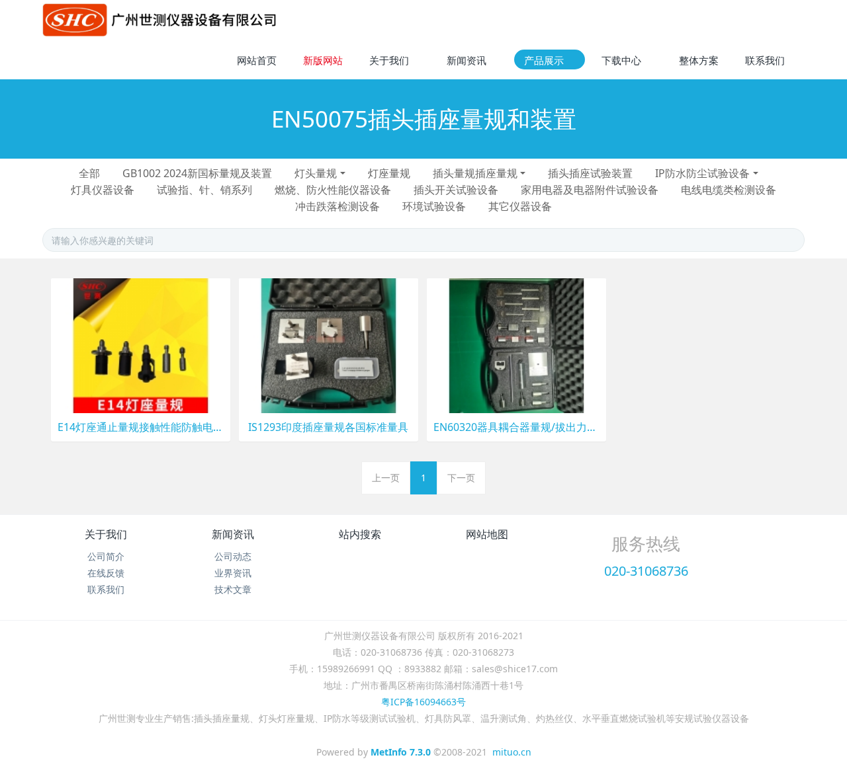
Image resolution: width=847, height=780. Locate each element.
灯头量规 (315, 173)
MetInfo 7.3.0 (401, 752)
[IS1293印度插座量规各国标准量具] (328, 344)
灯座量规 (389, 173)
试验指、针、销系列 (204, 189)
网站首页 (257, 60)
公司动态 (232, 556)
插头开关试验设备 (456, 189)
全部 (89, 173)
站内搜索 (360, 534)
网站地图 (487, 534)
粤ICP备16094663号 (423, 701)
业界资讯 (232, 572)
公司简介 (105, 556)
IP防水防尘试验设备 (702, 173)
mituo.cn (511, 752)
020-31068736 (646, 571)
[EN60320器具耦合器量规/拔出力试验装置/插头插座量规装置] (516, 344)
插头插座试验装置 (590, 173)
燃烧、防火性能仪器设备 (333, 189)
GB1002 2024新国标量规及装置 (197, 173)
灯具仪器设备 (102, 189)
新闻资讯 (233, 534)
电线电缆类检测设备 (728, 189)
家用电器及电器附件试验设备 (589, 189)
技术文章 (232, 589)
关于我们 (106, 534)
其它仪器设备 (520, 206)
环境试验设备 (434, 206)
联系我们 (105, 589)
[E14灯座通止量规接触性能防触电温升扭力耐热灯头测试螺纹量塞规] (140, 344)
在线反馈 (105, 572)
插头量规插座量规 (475, 173)
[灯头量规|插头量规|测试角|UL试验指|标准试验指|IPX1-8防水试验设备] (159, 20)
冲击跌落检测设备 (337, 206)
